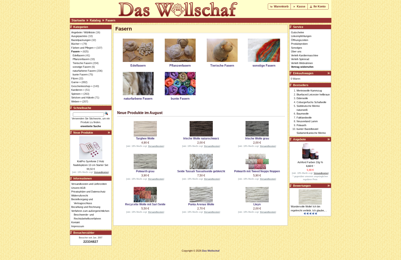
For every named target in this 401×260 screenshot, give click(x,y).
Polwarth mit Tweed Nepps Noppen (257, 171)
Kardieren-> (77, 89)
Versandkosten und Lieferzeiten (90, 183)
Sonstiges (296, 47)
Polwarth (301, 125)
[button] (279, 6)
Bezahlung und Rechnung (87, 207)
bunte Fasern (80, 74)
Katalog (95, 20)
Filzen (74, 78)
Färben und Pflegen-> (83, 47)
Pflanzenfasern (81, 59)
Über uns (296, 51)
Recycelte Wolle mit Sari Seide (145, 204)
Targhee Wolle (145, 138)
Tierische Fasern (82, 63)
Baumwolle (303, 113)
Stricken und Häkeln (82, 97)
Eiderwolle (302, 98)
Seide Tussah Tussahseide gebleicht (201, 171)
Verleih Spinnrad (300, 59)
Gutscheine (297, 32)
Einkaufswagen (303, 73)
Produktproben (299, 43)
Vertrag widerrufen (302, 66)
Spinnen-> (77, 93)
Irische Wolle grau (257, 138)
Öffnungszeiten (299, 40)
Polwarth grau (145, 171)
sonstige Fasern (82, 66)
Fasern (110, 20)
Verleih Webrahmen (302, 63)
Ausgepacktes (79, 36)
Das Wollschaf (211, 250)
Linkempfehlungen (301, 36)
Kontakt (77, 222)
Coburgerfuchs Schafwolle (311, 102)
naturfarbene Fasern (84, 70)
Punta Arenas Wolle (201, 204)
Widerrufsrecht (81, 195)
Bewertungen (302, 185)
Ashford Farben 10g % (310, 162)
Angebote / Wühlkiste (83, 32)
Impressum (79, 226)
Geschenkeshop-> (81, 86)
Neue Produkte (83, 132)
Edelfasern (79, 55)
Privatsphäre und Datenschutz (90, 191)
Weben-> (76, 101)
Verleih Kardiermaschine (304, 55)
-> (76, 51)
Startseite (78, 20)
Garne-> (76, 82)
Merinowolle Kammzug (309, 90)
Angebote (299, 139)
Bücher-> (76, 43)
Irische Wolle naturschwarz (201, 138)
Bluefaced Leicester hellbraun (313, 94)
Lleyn (257, 204)
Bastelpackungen (81, 40)
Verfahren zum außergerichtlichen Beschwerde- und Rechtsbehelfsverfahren (91, 214)
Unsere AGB (79, 187)
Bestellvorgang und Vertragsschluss (83, 201)
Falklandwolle (304, 117)
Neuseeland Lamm (307, 121)
